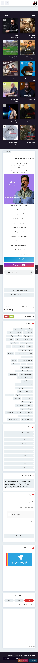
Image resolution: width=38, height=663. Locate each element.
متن (24, 399)
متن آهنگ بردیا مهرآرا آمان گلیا (24, 412)
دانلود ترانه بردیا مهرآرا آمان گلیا (24, 388)
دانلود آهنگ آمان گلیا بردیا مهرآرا (24, 371)
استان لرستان (14, 343)
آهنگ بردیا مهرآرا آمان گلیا (13, 336)
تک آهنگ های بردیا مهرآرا (26, 360)
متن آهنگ (17, 399)
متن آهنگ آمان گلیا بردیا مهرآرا (24, 405)
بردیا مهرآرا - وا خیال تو (26, 432)
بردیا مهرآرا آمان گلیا (18, 347)
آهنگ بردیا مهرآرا (28, 336)
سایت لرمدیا (10, 395)
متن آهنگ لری (9, 412)
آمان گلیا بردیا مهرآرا (19, 329)
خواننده (30, 364)
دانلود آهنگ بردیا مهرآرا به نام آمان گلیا (24, 158)
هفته (29, 600)
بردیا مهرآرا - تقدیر (27, 456)
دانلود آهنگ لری (13, 374)
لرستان (30, 399)
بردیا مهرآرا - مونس (27, 440)
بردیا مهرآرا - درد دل (27, 464)
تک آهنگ (7, 307)
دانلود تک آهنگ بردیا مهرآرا (25, 392)
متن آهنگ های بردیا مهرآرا (25, 416)
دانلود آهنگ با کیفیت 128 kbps (19, 290)
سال (9, 600)
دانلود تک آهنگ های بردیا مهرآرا (24, 395)
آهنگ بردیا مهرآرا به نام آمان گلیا (24, 340)
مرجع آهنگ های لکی (13, 419)
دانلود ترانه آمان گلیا (27, 381)
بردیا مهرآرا (12, 307)
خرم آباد (14, 360)
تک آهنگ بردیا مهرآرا (27, 357)
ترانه (9, 347)
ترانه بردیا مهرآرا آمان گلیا (26, 350)
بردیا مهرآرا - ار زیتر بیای (26, 448)
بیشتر (6, 15)
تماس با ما (6, 659)
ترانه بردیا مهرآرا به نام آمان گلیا (24, 353)
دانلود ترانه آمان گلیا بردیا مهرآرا (24, 385)
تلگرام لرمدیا (17, 259)
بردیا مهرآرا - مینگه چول (26, 468)
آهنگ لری (10, 340)
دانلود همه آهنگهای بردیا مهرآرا (19, 295)
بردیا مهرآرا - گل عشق (27, 452)
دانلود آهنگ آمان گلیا (26, 367)
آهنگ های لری (18, 307)
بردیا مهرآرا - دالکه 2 (27, 444)
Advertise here (32, 647)
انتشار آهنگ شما (15, 659)
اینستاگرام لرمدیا (17, 265)
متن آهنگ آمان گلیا (27, 402)
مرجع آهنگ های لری (27, 419)
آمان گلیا (30, 329)
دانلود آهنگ (16, 364)
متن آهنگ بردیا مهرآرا (27, 409)
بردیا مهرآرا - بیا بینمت (26, 436)
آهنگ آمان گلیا (28, 333)
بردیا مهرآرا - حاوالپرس (26, 460)
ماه (19, 600)
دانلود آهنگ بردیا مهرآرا (26, 374)
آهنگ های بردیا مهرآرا (26, 343)
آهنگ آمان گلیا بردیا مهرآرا (14, 333)
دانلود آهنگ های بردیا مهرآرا (25, 378)
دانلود (23, 364)
